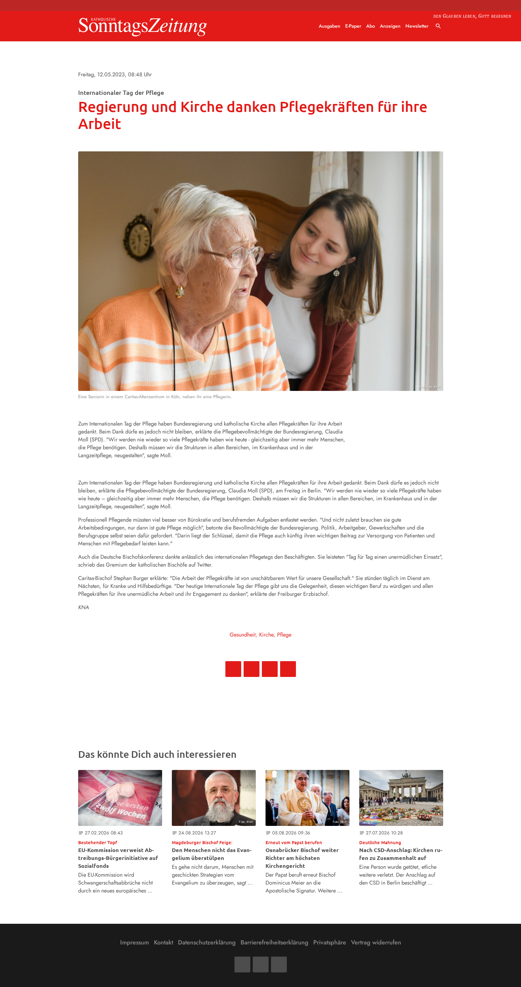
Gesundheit (242, 635)
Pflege (284, 635)
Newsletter (417, 25)
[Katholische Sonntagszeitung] (143, 26)
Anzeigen (390, 25)
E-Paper (353, 25)
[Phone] (279, 964)
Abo (370, 25)
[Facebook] (242, 964)
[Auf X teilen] (251, 669)
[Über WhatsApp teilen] (270, 669)
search (438, 26)
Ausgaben (329, 25)
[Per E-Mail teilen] (288, 669)
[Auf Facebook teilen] (233, 669)
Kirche (266, 635)
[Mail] (261, 964)
